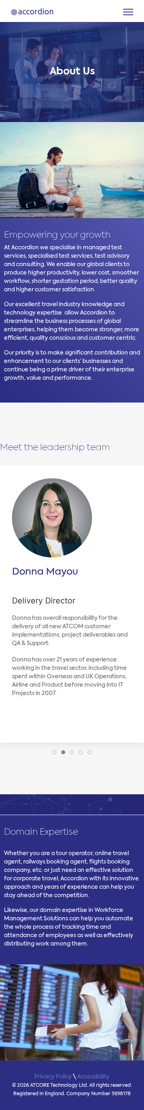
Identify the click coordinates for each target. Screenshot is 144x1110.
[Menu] (128, 12)
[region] (72, 72)
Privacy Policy (53, 1077)
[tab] (54, 752)
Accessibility (93, 1077)
